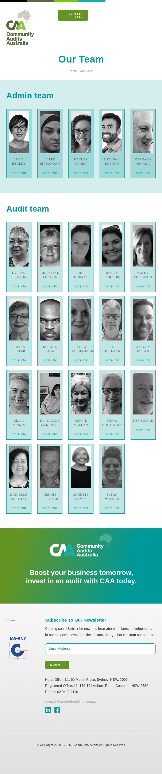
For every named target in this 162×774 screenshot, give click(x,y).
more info (19, 173)
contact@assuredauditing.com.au (71, 701)
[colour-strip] (20, 11)
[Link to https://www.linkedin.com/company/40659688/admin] (48, 710)
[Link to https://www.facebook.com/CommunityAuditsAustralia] (57, 710)
